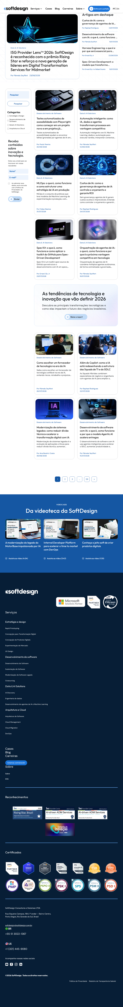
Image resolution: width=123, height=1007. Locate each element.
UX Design (9, 651)
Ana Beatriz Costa (47, 453)
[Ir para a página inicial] (16, 8)
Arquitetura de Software (14, 716)
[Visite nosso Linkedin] (20, 964)
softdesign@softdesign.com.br (18, 925)
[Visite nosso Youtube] (6, 964)
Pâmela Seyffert (91, 42)
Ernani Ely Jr (89, 55)
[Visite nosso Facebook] (11, 964)
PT (114, 9)
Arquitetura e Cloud (17, 129)
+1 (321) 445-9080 (16, 949)
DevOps (8, 733)
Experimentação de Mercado (16, 645)
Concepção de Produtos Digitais (17, 640)
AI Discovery (10, 693)
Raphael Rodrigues (92, 28)
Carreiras (68, 8)
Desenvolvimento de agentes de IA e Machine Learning (26, 704)
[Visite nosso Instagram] (16, 964)
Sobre (79, 8)
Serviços (35, 8)
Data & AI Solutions (18, 48)
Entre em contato (101, 9)
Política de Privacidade (78, 981)
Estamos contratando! (16, 763)
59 (87, 479)
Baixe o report (77, 317)
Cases (48, 8)
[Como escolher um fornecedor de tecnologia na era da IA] (54, 344)
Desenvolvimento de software (21, 656)
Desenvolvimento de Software (17, 120)
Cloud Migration (11, 728)
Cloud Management (13, 722)
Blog (57, 8)
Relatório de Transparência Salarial (102, 981)
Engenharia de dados (13, 698)
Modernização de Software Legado (18, 675)
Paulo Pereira (45, 144)
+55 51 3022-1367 (15, 934)
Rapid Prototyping (12, 628)
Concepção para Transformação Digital (20, 634)
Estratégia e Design (16, 116)
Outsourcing (10, 681)
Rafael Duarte (100, 69)
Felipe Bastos (45, 209)
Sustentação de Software (15, 669)
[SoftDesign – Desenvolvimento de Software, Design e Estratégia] (21, 592)
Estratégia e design (15, 621)
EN (118, 9)
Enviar (17, 199)
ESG (7, 779)
